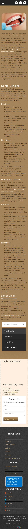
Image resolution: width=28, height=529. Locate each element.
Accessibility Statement (13, 458)
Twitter (9, 500)
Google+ (9, 493)
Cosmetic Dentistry (11, 473)
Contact (7, 451)
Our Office (9, 342)
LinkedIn (10, 503)
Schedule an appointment (11, 315)
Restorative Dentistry (12, 470)
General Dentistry (11, 466)
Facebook (10, 496)
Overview (8, 336)
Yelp (8, 506)
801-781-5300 (13, 392)
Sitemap (8, 455)
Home (7, 438)
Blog (8, 510)
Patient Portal (9, 444)
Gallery (7, 448)
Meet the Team (11, 347)
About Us (8, 441)
